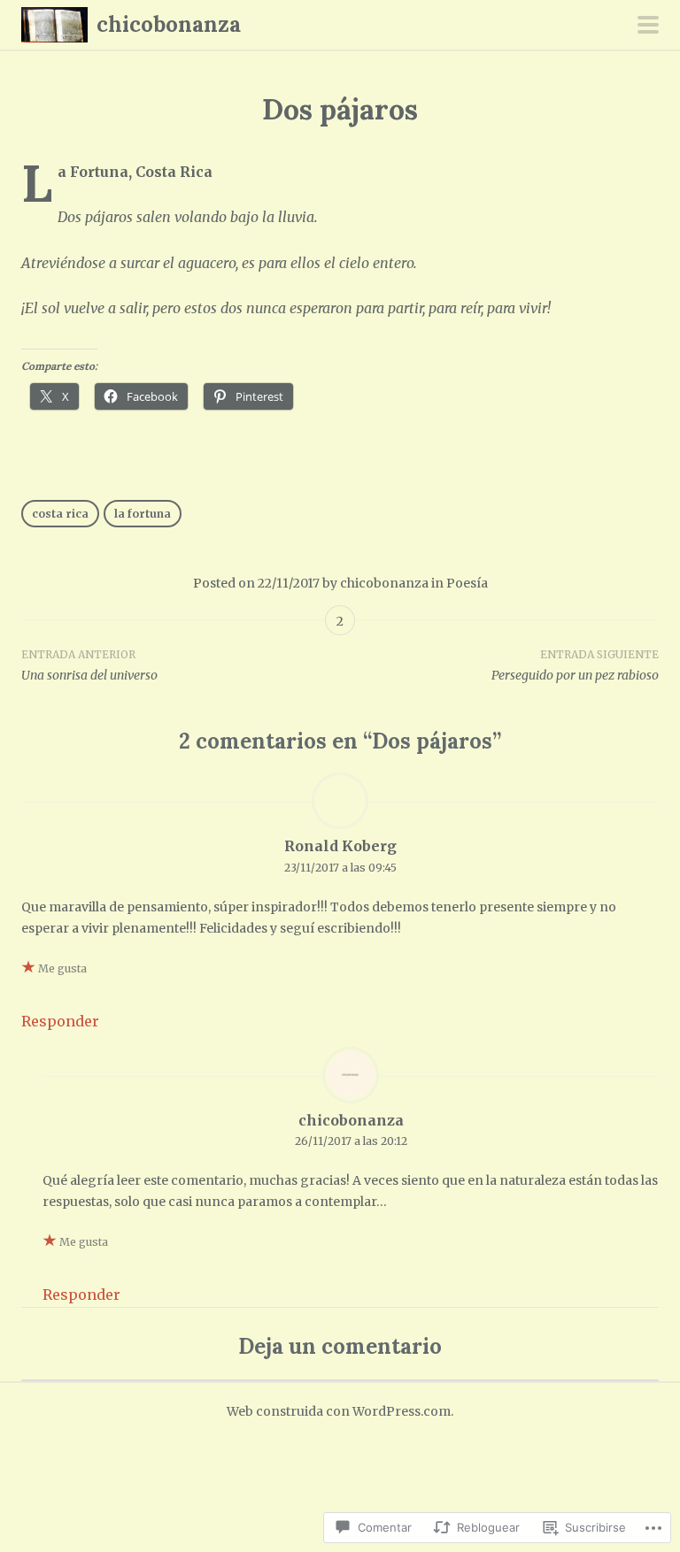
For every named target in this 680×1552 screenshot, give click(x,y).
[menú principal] (648, 26)
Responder (60, 1021)
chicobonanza (169, 24)
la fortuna (142, 513)
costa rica (60, 513)
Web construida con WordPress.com (339, 1411)
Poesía (467, 583)
